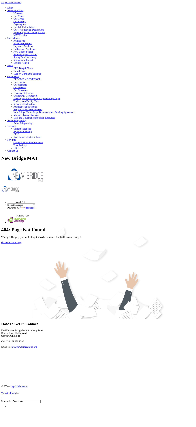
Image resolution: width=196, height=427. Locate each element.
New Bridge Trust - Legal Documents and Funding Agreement (43, 112)
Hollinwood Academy (24, 49)
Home (10, 7)
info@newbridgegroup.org (24, 347)
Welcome (18, 13)
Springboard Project (23, 60)
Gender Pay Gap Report (25, 95)
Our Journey (19, 21)
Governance (13, 76)
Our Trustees (19, 87)
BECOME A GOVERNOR (27, 79)
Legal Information (19, 386)
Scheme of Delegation (24, 104)
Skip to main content (11, 2)
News (10, 65)
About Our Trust (15, 10)
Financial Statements (23, 93)
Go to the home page (11, 242)
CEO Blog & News (23, 68)
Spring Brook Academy (24, 57)
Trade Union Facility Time (26, 101)
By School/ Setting (22, 131)
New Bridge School (23, 51)
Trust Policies (19, 145)
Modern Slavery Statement (26, 115)
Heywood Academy (23, 46)
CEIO (16, 134)
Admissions (19, 40)
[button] (11, 199)
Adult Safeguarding (16, 120)
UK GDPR (18, 148)
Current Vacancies (22, 128)
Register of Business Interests (27, 109)
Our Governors (20, 90)
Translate (30, 207)
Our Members (20, 84)
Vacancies (12, 126)
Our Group (18, 18)
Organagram (19, 24)
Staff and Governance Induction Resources (34, 117)
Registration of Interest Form (27, 137)
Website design (8, 393)
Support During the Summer (27, 73)
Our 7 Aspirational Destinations (28, 29)
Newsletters (19, 71)
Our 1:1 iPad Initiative (24, 27)
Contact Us (12, 150)
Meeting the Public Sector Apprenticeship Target (36, 98)
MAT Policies (20, 35)
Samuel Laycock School (25, 54)
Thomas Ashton (21, 62)
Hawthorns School (22, 43)
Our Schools (13, 38)
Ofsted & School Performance (28, 142)
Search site (6, 401)
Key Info (11, 139)
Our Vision (18, 16)
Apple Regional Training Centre (29, 32)
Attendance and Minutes (25, 106)
